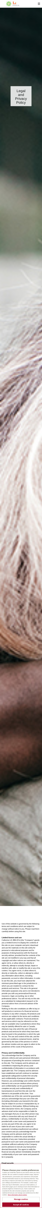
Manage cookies (21, 1199)
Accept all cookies (21, 1204)
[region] (21, 1186)
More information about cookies (17, 1195)
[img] (21, 453)
